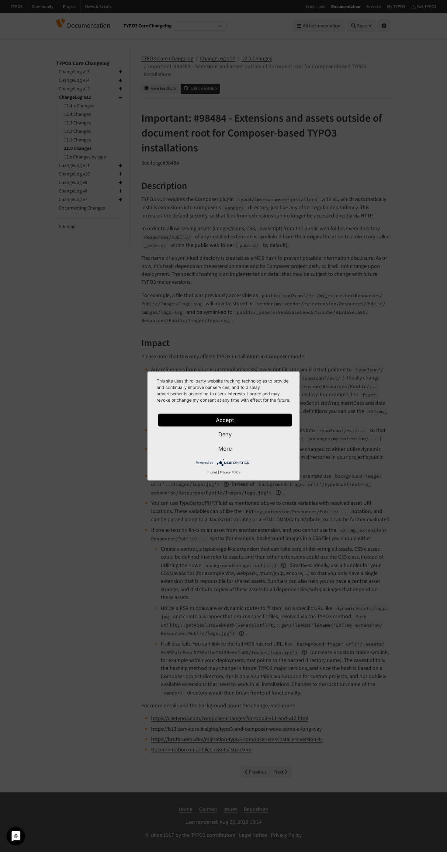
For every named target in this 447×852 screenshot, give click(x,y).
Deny (225, 434)
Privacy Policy (230, 472)
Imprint (212, 472)
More (225, 448)
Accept (225, 420)
